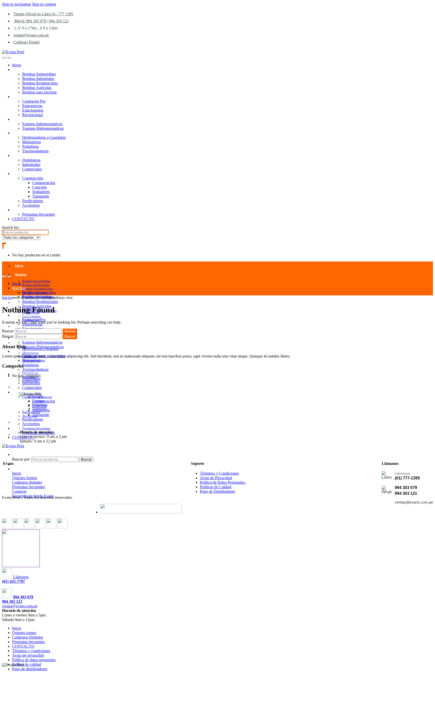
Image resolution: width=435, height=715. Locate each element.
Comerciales (32, 169)
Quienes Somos (24, 478)
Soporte (18, 210)
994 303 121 (406, 493)
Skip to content (44, 4)
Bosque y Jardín (25, 133)
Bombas (18, 69)
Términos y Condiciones (219, 473)
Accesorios (31, 205)
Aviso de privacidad (28, 655)
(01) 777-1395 (407, 478)
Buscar (86, 459)
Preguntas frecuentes (38, 214)
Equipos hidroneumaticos (42, 124)
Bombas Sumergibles (39, 74)
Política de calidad (26, 664)
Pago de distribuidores (29, 669)
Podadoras (30, 146)
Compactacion (43, 183)
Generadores (22, 97)
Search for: (10, 227)
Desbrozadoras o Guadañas (44, 137)
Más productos (23, 173)
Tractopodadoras (35, 151)
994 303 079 (406, 487)
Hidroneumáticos (25, 119)
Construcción (32, 178)
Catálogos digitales (27, 482)
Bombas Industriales (38, 78)
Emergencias (32, 106)
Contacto (19, 491)
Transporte (40, 196)
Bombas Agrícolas (36, 87)
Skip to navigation (16, 4)
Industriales (31, 164)
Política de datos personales (34, 660)
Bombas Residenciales (40, 83)
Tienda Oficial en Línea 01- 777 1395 (43, 14)
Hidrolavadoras (24, 155)
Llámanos (21, 577)
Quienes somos (24, 633)
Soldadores (41, 192)
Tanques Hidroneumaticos (43, 128)
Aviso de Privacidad (216, 478)
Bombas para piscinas (39, 92)
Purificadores (32, 201)
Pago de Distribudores (217, 491)
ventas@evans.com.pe (31, 35)
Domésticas (31, 160)
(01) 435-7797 (13, 581)
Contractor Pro (34, 101)
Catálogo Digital (26, 42)
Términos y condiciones (31, 651)
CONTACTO (23, 219)
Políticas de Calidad (215, 487)
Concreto (39, 187)
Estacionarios (32, 110)
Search (17, 454)
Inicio (16, 65)
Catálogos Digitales (27, 637)
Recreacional (32, 115)
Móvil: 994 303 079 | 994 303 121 (41, 21)
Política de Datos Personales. (223, 482)
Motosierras (31, 142)
